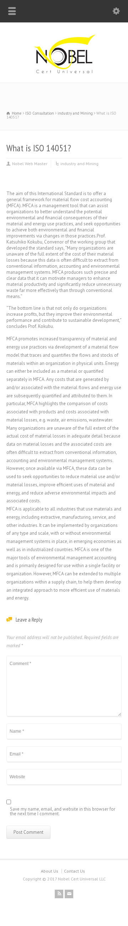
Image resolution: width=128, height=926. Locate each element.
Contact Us (74, 871)
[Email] (69, 894)
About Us (49, 871)
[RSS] (59, 894)
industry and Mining (79, 163)
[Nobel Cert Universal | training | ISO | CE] (64, 73)
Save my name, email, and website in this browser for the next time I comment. (62, 812)
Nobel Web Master (29, 163)
